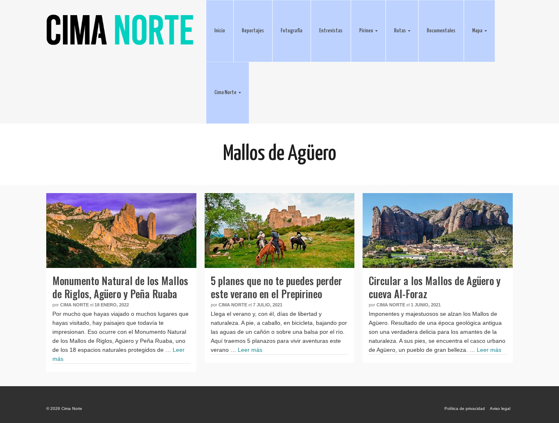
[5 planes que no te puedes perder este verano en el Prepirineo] (280, 230)
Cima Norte (74, 304)
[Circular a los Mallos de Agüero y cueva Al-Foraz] (438, 230)
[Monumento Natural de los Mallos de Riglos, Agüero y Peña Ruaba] (121, 230)
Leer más (250, 349)
